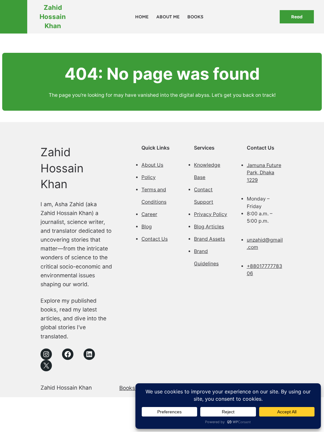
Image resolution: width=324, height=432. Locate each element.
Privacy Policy (210, 214)
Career (149, 214)
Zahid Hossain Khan (53, 16)
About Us (152, 165)
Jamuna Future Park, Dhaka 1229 (264, 172)
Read (296, 17)
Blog (146, 227)
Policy (148, 177)
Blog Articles (209, 227)
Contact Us (154, 239)
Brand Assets (209, 239)
